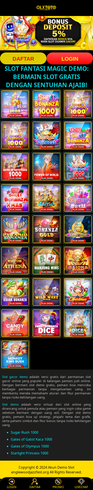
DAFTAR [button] (23, 59)
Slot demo (10, 404)
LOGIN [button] (69, 59)
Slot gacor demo (15, 377)
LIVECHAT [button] (81, 487)
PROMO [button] (58, 487)
